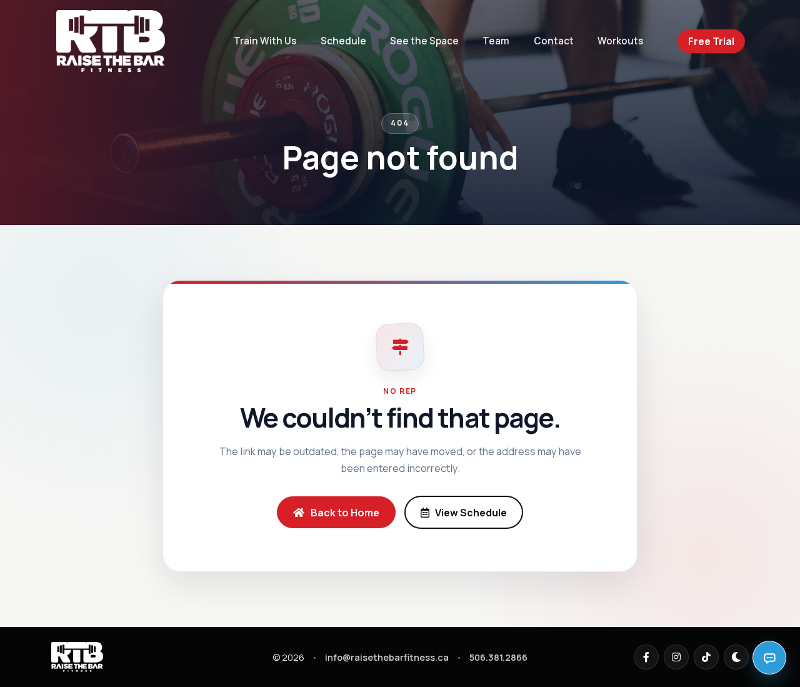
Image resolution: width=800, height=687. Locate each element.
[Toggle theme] (736, 656)
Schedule (343, 41)
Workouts (620, 41)
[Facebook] (646, 656)
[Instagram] (676, 656)
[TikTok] (706, 656)
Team (495, 41)
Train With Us (265, 41)
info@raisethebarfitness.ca (387, 657)
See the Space (424, 41)
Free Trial (711, 41)
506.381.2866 (498, 657)
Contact (554, 41)
